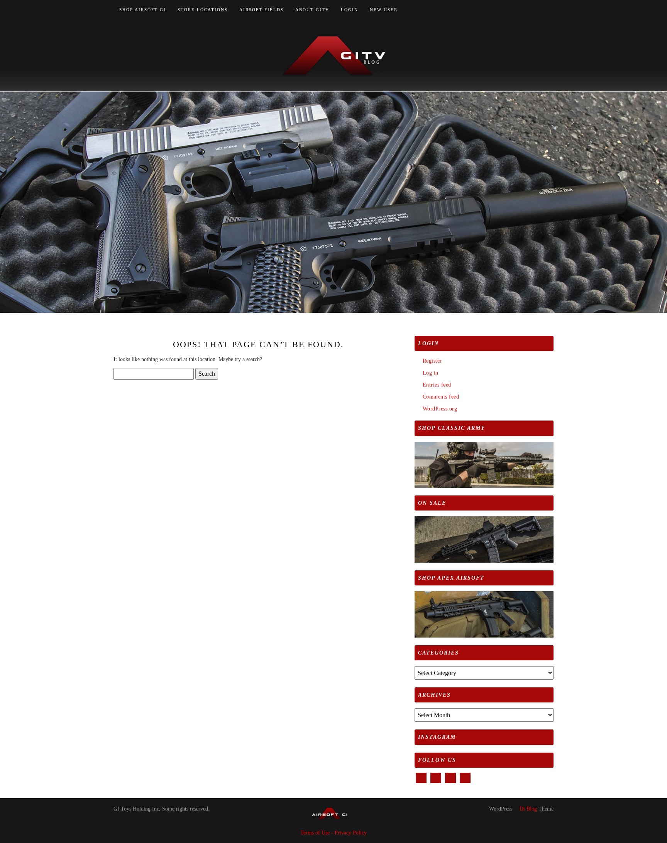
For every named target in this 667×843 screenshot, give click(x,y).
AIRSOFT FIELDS (261, 9)
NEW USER (384, 9)
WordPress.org (440, 409)
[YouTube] (542, 10)
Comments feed (441, 397)
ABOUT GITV (312, 9)
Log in (430, 373)
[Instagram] (551, 10)
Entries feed (437, 385)
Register (432, 361)
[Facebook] (525, 10)
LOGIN (349, 9)
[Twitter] (534, 10)
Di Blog (527, 809)
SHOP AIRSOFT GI (142, 9)
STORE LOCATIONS (203, 9)
